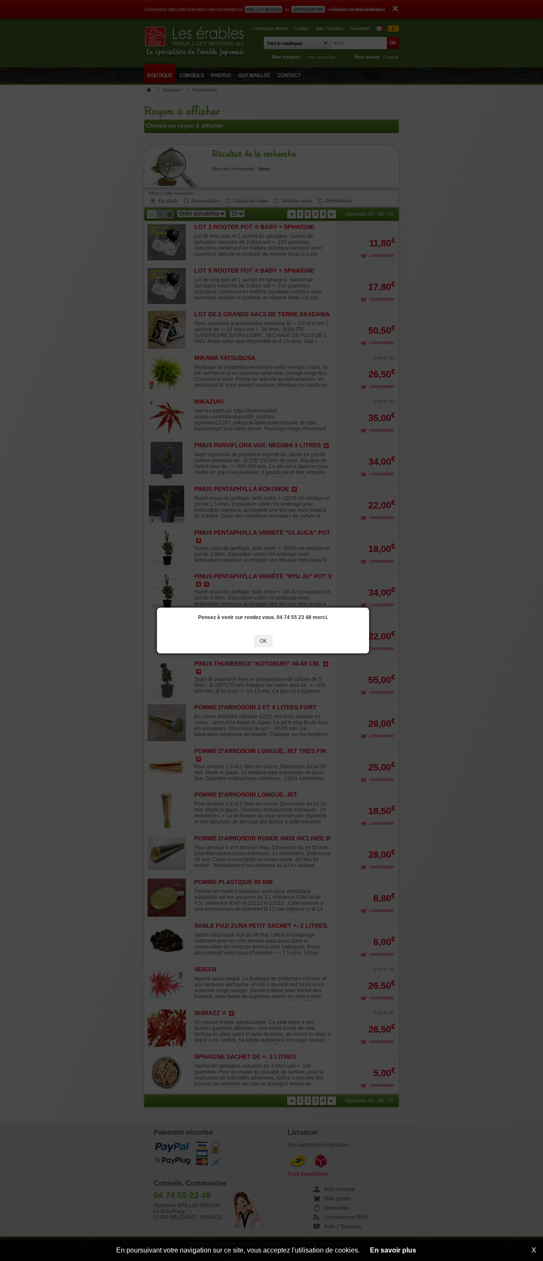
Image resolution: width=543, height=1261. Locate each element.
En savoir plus (393, 1250)
